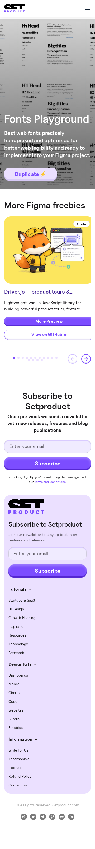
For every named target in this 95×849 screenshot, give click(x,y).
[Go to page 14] (37, 360)
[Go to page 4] (27, 358)
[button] (72, 359)
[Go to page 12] (29, 360)
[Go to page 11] (56, 358)
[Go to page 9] (48, 358)
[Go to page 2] (18, 358)
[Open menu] (87, 8)
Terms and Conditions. (50, 482)
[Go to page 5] (31, 358)
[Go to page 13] (33, 360)
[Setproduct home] (26, 506)
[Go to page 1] (14, 358)
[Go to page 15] (42, 360)
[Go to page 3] (23, 358)
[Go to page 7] (40, 358)
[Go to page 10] (52, 358)
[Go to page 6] (35, 358)
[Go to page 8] (44, 358)
